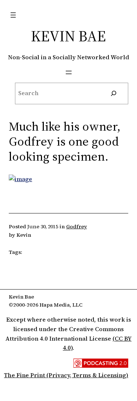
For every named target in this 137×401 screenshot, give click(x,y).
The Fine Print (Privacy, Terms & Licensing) (66, 375)
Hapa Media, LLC (61, 304)
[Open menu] (13, 15)
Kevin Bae (68, 35)
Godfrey (76, 226)
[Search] (113, 94)
